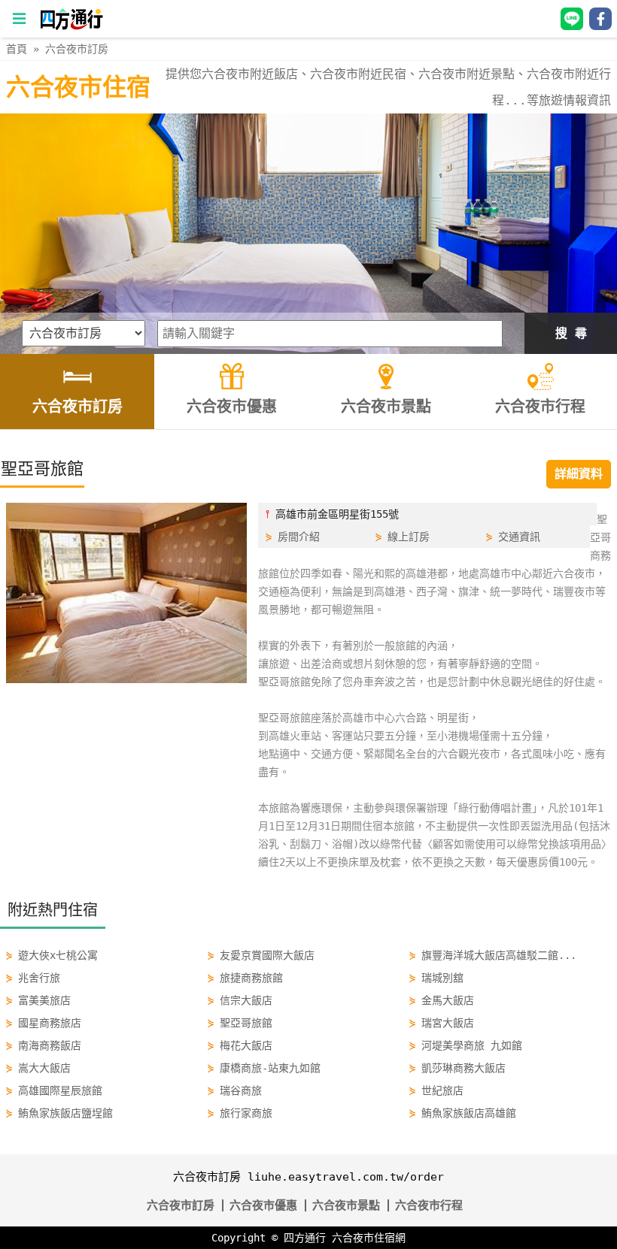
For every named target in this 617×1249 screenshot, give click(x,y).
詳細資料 (579, 474)
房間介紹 (299, 537)
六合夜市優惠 (263, 1205)
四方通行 (305, 1238)
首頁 (16, 49)
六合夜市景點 (346, 1205)
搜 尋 (571, 333)
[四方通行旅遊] (71, 26)
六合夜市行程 (429, 1205)
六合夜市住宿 (78, 87)
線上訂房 (409, 537)
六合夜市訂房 (76, 49)
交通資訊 (519, 537)
